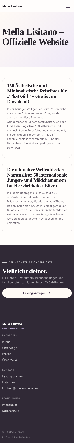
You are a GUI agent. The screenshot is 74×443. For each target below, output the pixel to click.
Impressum (9, 405)
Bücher (6, 342)
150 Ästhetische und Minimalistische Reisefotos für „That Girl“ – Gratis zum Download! (36, 93)
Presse (6, 354)
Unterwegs (9, 348)
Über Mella (9, 360)
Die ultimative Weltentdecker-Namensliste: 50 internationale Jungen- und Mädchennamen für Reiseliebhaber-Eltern (37, 177)
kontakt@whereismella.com (21, 388)
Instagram (9, 382)
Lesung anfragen (34, 293)
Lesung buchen (12, 376)
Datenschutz (10, 411)
